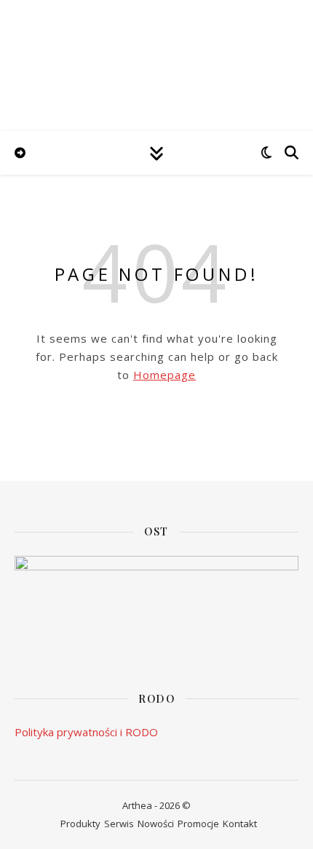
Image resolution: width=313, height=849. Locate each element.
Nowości (156, 823)
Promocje (198, 823)
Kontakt (240, 823)
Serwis (119, 823)
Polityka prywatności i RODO (86, 732)
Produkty (80, 823)
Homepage (164, 374)
